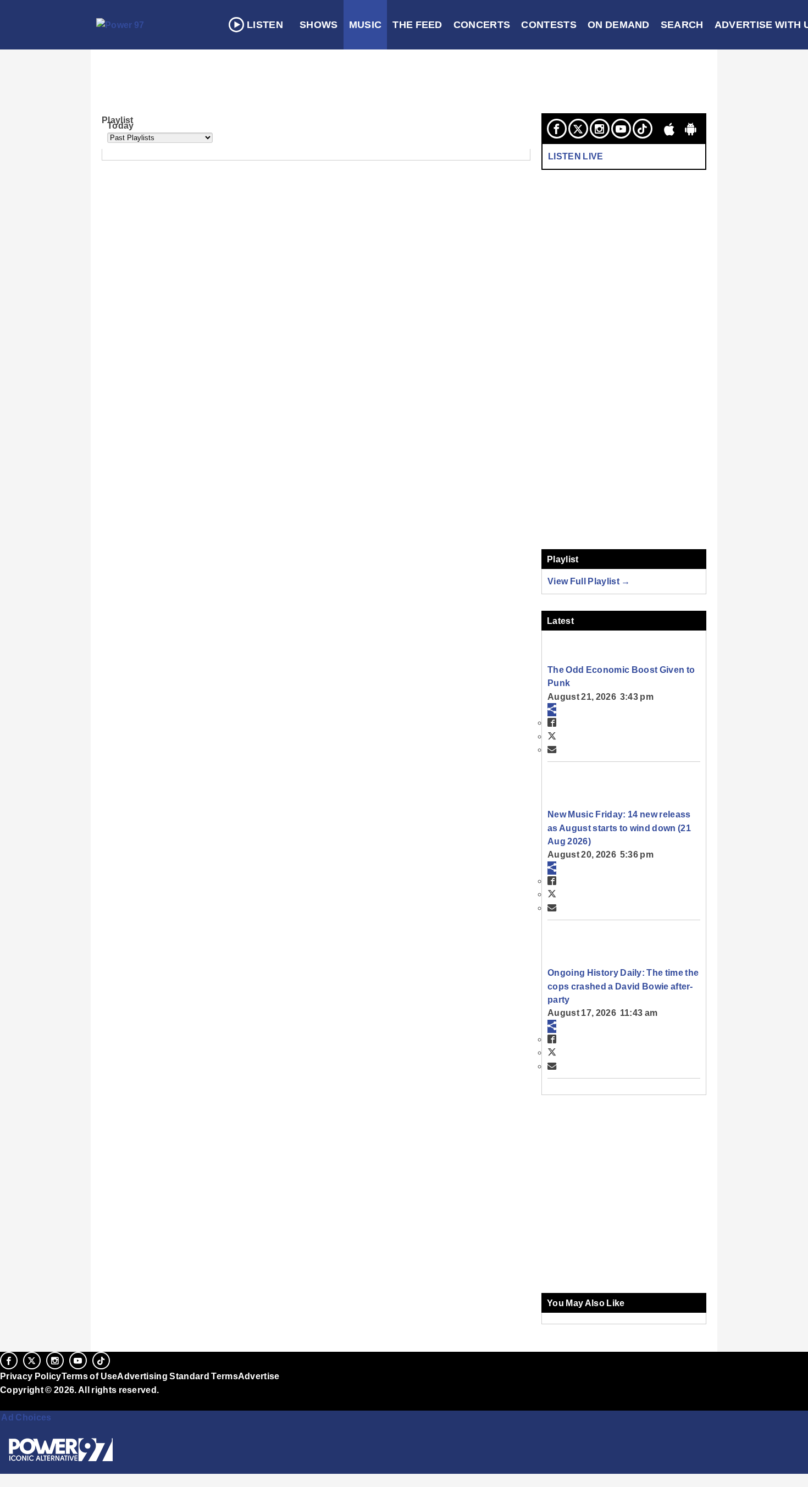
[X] (578, 129)
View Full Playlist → (588, 581)
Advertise (259, 1376)
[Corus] (5, 1401)
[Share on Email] (551, 749)
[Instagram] (600, 129)
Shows (319, 24)
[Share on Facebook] (551, 722)
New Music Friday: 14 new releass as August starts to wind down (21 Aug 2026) (619, 827)
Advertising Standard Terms (177, 1376)
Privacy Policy (31, 1376)
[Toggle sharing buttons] (551, 709)
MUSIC (365, 24)
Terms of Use (90, 1376)
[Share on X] (551, 736)
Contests (549, 24)
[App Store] (669, 129)
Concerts (482, 24)
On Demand (619, 24)
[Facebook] (557, 129)
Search (682, 24)
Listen (265, 24)
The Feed (417, 24)
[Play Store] (691, 129)
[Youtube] (621, 129)
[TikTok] (642, 129)
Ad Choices (26, 1417)
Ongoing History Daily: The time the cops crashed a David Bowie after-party (623, 986)
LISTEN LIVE (576, 156)
